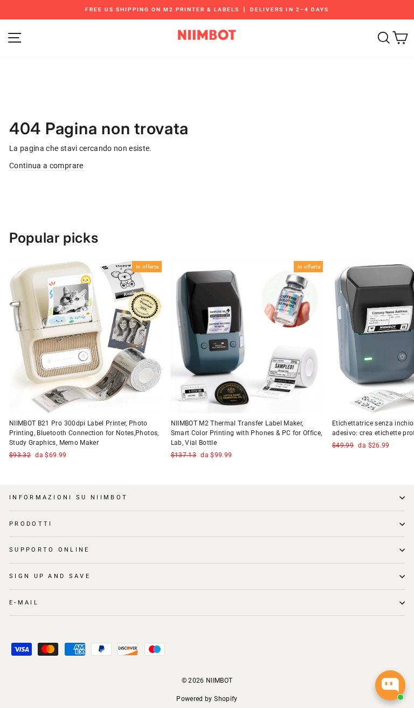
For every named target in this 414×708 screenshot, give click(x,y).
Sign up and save (50, 576)
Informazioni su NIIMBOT (68, 497)
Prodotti (31, 523)
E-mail (24, 602)
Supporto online (49, 549)
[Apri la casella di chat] (390, 685)
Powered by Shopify (206, 699)
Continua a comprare (46, 165)
